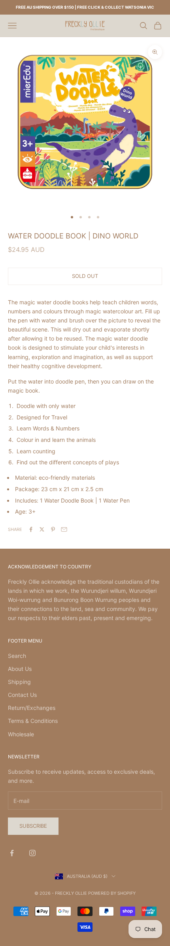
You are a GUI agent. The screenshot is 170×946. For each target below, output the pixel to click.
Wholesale (21, 734)
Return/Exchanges (31, 707)
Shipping (19, 681)
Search (17, 655)
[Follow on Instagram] (32, 853)
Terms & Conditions (33, 720)
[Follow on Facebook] (12, 853)
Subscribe (33, 826)
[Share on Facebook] (31, 529)
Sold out (85, 276)
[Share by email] (64, 529)
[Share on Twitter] (42, 529)
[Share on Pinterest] (53, 529)
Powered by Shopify (112, 893)
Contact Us (22, 694)
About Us (20, 668)
